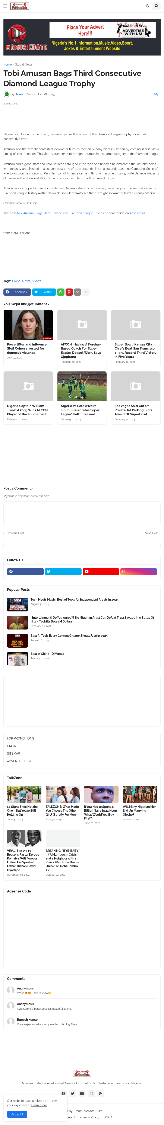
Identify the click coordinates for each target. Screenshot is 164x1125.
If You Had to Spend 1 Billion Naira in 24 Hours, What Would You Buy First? (101, 812)
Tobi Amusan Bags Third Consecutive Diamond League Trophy (60, 213)
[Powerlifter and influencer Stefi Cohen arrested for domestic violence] (28, 325)
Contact (69, 1117)
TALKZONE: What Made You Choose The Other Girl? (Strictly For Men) (62, 810)
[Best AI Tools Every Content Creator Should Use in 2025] (17, 641)
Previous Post (15, 533)
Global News (24, 64)
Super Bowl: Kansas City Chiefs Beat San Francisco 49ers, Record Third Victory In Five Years (135, 351)
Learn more (39, 1105)
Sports (36, 281)
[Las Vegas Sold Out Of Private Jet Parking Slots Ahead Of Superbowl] (135, 386)
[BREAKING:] (63, 838)
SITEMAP (13, 753)
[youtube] (101, 571)
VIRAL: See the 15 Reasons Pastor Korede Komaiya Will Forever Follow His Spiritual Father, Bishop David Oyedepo (23, 860)
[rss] (100, 1093)
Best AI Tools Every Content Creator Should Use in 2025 (69, 635)
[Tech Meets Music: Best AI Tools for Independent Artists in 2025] (17, 604)
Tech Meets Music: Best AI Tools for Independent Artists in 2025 (75, 599)
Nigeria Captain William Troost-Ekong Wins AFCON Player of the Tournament (27, 410)
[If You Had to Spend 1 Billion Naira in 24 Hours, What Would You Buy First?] (101, 794)
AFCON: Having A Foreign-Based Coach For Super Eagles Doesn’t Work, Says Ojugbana (81, 351)
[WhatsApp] (60, 292)
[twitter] (63, 571)
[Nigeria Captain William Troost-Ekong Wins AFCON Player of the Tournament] (28, 386)
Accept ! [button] (17, 1114)
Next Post (151, 533)
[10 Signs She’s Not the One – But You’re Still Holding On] (24, 794)
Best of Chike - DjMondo (47, 653)
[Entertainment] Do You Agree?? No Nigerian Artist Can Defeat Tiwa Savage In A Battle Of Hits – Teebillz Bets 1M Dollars (92, 619)
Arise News (137, 213)
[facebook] (25, 571)
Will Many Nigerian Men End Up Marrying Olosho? (139, 810)
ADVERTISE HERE (19, 761)
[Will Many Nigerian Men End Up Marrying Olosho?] (140, 794)
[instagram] (138, 571)
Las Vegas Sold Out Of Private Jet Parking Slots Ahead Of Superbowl (133, 410)
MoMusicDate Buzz (89, 1111)
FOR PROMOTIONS (20, 738)
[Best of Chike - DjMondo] (17, 659)
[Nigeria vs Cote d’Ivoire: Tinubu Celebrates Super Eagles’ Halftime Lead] (82, 386)
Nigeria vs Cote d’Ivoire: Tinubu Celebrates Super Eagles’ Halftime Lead (80, 410)
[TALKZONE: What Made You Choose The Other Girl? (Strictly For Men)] (63, 794)
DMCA (11, 746)
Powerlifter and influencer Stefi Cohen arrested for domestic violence (27, 349)
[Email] (77, 292)
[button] (5, 6)
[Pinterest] (69, 292)
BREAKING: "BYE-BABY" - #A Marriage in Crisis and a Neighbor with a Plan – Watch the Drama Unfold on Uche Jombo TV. (63, 860)
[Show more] (85, 292)
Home (7, 64)
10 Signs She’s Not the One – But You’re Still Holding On (22, 810)
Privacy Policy (89, 1117)
